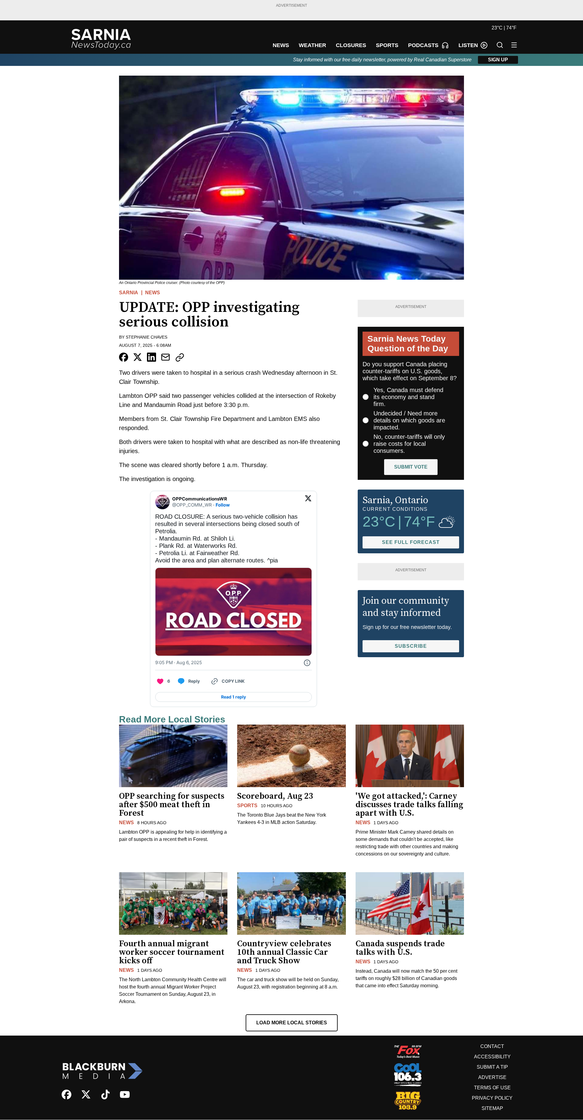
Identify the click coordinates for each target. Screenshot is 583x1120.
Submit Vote (411, 467)
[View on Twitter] (308, 502)
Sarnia (128, 292)
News (152, 292)
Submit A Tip (492, 1067)
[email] (165, 357)
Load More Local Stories (291, 1022)
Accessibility (492, 1056)
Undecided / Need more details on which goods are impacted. (409, 420)
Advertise (492, 1077)
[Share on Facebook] (123, 357)
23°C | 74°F (504, 27)
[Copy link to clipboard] (180, 357)
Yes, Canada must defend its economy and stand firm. (408, 397)
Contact (492, 1046)
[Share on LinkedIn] (151, 357)
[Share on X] (137, 357)
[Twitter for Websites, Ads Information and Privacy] (307, 663)
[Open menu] (514, 45)
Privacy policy (492, 1098)
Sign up (498, 59)
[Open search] (500, 45)
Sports (247, 805)
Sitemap (492, 1108)
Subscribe (411, 646)
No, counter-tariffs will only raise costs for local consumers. (409, 443)
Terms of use (492, 1087)
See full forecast (411, 542)
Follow (223, 505)
